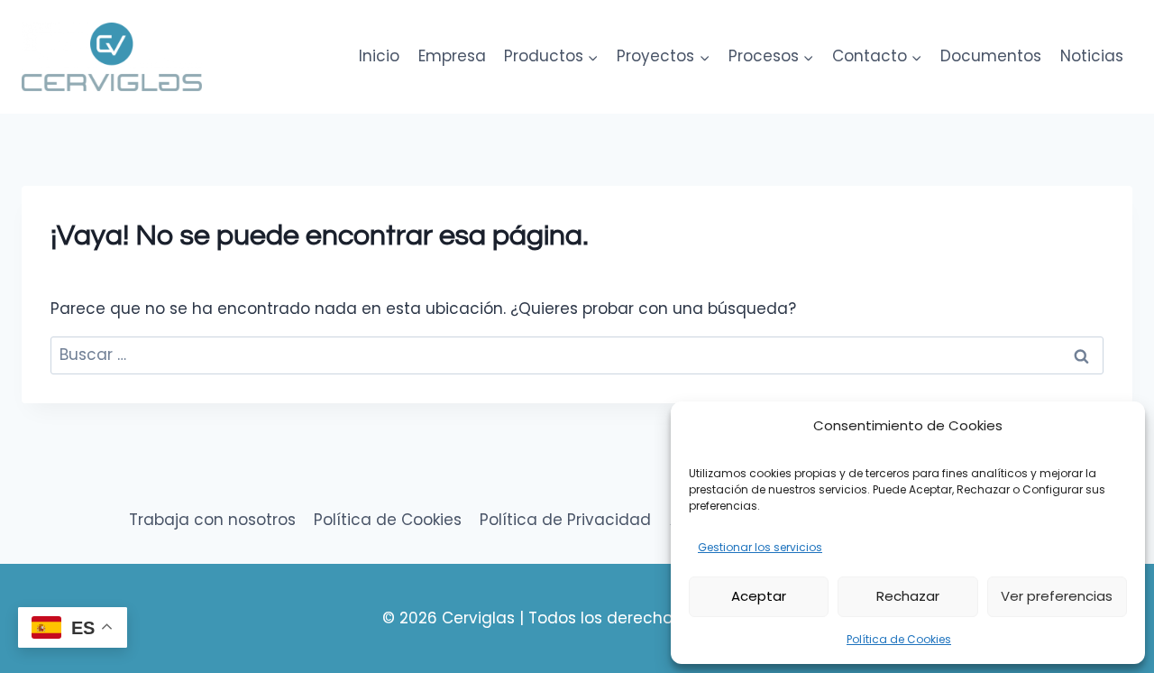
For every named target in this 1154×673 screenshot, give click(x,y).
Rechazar (907, 595)
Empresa (452, 56)
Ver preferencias (1057, 595)
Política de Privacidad (565, 519)
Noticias (1091, 56)
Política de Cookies (899, 639)
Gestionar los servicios (760, 547)
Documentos (990, 56)
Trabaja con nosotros (212, 519)
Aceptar (758, 595)
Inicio (379, 56)
